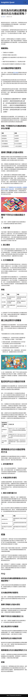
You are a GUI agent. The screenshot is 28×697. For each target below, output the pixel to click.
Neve (8, 695)
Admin (3, 16)
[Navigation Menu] (25, 2)
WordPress (18, 695)
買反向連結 (15, 72)
